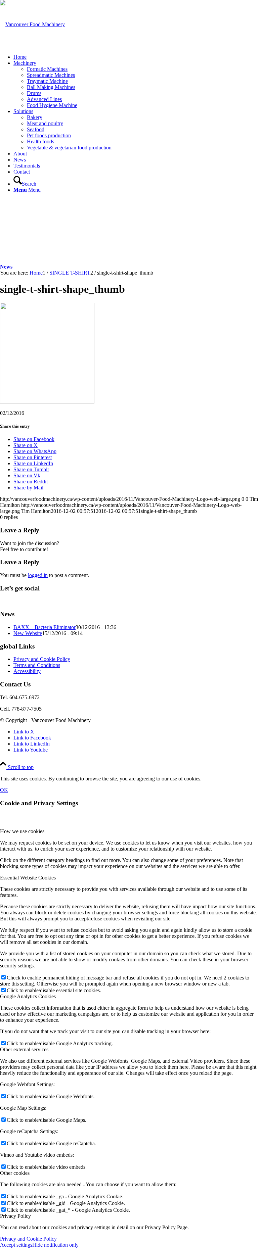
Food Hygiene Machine (52, 105)
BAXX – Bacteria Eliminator (44, 627)
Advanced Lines (44, 99)
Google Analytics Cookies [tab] (28, 996)
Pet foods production (49, 135)
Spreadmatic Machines (51, 75)
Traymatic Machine (47, 81)
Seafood (35, 129)
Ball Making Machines (51, 87)
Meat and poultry (45, 123)
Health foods (40, 141)
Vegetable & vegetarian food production (69, 147)
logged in (38, 575)
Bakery (34, 117)
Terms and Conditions (36, 665)
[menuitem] (135, 57)
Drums (34, 93)
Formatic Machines (47, 69)
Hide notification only (55, 1245)
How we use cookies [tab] (22, 831)
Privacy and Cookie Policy (41, 659)
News (6, 267)
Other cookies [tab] (15, 1173)
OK (4, 790)
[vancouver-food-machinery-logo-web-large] (32, 24)
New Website (27, 633)
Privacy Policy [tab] (15, 1216)
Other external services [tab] (24, 1049)
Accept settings (16, 1245)
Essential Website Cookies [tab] (28, 877)
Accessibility (27, 671)
